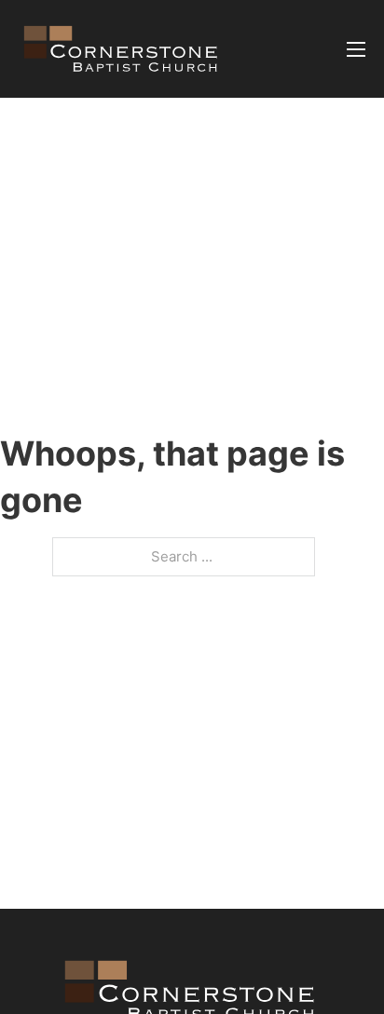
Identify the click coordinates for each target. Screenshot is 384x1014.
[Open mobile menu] (356, 49)
